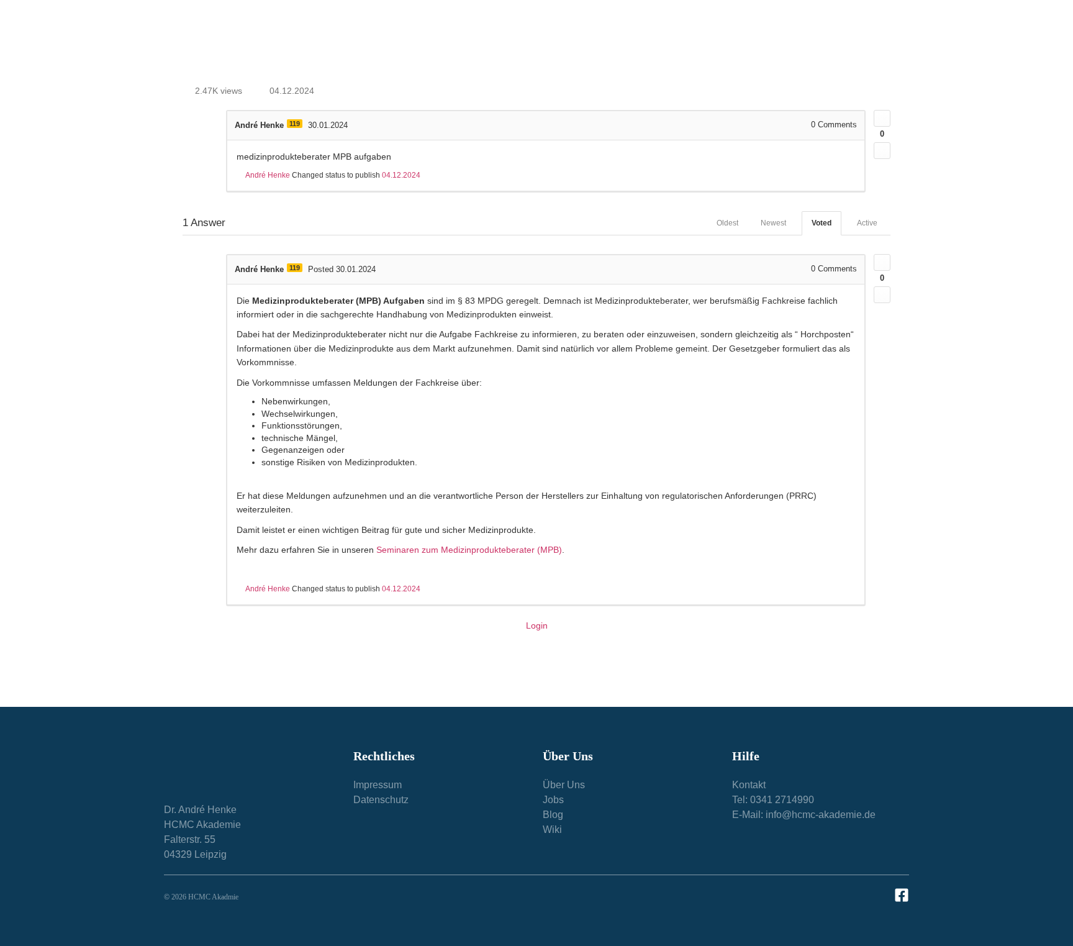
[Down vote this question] (882, 150)
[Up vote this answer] (882, 262)
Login (537, 625)
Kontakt (875, 42)
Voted (821, 223)
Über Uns (708, 42)
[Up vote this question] (882, 118)
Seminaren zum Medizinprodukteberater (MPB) (469, 550)
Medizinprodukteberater (498, 42)
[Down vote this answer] (882, 294)
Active (867, 223)
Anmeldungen (793, 42)
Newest (773, 223)
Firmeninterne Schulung (617, 42)
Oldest (727, 223)
